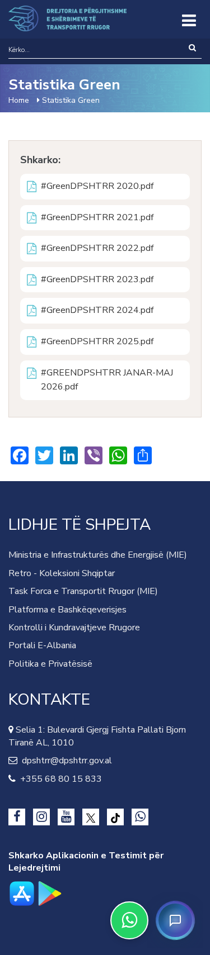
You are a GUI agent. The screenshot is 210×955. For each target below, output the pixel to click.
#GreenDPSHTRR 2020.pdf (97, 186)
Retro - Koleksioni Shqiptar (61, 573)
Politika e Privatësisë (50, 664)
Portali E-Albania (42, 645)
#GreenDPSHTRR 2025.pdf (97, 341)
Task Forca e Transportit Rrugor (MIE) (83, 591)
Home (18, 100)
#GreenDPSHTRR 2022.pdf (97, 248)
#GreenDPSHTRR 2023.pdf (97, 279)
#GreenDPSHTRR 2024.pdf (97, 310)
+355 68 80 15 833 (59, 779)
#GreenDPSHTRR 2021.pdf (97, 217)
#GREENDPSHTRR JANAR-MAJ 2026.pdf (107, 380)
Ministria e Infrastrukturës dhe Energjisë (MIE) (97, 555)
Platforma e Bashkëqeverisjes (67, 610)
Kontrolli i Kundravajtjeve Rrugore (74, 627)
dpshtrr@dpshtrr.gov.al (64, 760)
